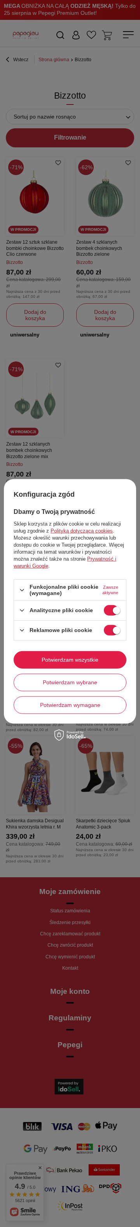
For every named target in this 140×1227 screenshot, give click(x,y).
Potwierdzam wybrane (70, 682)
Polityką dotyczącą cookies (82, 531)
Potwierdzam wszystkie (70, 660)
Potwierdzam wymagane (70, 705)
